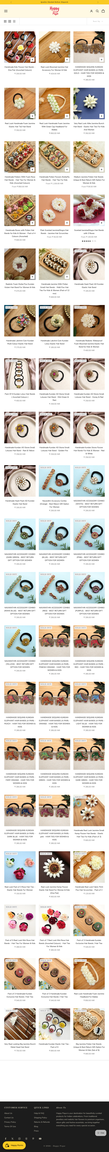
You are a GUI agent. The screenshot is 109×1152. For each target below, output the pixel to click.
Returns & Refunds (42, 1122)
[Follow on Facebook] (5, 1138)
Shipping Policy (40, 1117)
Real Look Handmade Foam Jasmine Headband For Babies (89, 995)
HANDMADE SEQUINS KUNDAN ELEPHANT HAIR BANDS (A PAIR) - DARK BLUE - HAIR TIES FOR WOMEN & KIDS (19, 835)
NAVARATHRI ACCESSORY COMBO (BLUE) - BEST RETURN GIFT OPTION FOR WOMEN (54, 557)
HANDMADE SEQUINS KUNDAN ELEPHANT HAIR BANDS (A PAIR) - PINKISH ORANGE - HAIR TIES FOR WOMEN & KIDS (54, 665)
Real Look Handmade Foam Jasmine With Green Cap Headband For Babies (54, 126)
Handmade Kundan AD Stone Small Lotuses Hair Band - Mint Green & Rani (54, 397)
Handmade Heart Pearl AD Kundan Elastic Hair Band (89, 285)
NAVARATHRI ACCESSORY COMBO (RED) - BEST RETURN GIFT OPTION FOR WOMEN (54, 610)
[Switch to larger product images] (5, 21)
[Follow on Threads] (26, 1138)
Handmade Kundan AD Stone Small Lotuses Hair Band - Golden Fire (54, 449)
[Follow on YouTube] (40, 1138)
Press (36, 1131)
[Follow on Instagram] (19, 1138)
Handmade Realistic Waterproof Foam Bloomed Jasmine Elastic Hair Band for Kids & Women (89, 343)
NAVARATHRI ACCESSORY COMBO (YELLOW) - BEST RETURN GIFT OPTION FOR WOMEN (20, 664)
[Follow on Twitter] (12, 1138)
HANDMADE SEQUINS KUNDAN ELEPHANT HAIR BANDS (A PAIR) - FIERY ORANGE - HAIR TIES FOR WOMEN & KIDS (19, 778)
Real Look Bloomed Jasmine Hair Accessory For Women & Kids (54, 68)
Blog (36, 1126)
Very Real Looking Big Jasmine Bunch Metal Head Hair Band (20, 1045)
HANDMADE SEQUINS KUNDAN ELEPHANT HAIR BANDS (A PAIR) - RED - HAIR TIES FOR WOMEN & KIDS (89, 665)
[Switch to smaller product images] (10, 21)
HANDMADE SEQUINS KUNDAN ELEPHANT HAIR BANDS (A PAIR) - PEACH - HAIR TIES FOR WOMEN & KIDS (19, 722)
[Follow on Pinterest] (33, 1138)
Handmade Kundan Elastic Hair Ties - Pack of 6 (54, 1045)
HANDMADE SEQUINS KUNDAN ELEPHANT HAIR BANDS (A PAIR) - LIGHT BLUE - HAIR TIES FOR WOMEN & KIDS (89, 722)
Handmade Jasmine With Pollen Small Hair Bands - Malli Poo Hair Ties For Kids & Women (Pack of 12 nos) (54, 289)
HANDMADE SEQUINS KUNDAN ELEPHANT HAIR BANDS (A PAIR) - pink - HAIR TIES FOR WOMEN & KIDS (54, 835)
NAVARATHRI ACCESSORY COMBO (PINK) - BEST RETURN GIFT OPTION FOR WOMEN (89, 557)
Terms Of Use (10, 1126)
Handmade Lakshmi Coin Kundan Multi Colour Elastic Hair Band (20, 342)
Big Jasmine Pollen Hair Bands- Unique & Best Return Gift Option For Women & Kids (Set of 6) (89, 1047)
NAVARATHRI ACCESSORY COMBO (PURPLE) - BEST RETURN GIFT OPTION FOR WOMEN (89, 610)
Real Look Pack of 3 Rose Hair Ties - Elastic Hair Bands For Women (20, 888)
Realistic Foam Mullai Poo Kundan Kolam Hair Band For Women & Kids (20, 285)
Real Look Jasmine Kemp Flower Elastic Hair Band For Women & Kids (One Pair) (54, 890)
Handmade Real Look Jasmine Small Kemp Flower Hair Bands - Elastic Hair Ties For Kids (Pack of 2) (89, 833)
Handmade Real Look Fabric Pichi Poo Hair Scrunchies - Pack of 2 (89, 888)
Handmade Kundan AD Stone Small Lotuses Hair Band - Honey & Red (89, 395)
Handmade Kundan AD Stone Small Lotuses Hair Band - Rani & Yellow (20, 449)
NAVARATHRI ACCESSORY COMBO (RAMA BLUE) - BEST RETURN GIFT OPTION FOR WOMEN (19, 610)
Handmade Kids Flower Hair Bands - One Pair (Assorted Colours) (20, 68)
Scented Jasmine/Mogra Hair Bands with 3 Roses (89, 232)
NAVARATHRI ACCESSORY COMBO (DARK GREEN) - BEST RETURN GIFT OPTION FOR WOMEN (20, 557)
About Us (8, 1113)
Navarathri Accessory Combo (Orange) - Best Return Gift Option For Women (54, 504)
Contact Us (9, 1117)
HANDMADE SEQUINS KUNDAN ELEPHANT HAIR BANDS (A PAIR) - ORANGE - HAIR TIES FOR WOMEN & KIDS (54, 722)
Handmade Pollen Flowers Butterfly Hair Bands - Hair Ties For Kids (54, 178)
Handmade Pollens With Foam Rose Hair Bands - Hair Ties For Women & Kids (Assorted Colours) (20, 180)
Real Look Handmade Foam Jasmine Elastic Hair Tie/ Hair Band (20, 125)
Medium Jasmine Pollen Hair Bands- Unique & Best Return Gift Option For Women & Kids (89, 180)
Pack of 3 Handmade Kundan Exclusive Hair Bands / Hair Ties (89, 942)
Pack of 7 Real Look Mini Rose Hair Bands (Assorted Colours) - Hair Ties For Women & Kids (54, 943)
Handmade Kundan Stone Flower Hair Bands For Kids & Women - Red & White (89, 450)
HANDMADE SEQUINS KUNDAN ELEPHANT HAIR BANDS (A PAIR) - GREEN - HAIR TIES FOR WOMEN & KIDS (54, 778)
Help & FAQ (39, 1113)
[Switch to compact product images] (14, 21)
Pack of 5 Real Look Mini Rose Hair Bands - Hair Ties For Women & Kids (19, 942)
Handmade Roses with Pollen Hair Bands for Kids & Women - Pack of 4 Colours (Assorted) (19, 233)
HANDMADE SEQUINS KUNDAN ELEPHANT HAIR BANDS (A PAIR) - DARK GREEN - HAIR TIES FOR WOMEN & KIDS (89, 778)
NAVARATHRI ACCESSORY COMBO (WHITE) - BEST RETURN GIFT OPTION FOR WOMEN (89, 504)
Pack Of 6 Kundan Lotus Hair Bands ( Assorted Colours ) (20, 395)
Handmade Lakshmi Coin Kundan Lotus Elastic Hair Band (54, 342)
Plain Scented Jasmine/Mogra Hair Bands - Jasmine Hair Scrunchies (54, 232)
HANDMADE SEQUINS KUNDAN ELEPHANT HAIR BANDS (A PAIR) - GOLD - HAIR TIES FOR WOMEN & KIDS (89, 71)
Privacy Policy (10, 1122)
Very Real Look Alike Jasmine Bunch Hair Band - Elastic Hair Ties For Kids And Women (89, 126)
